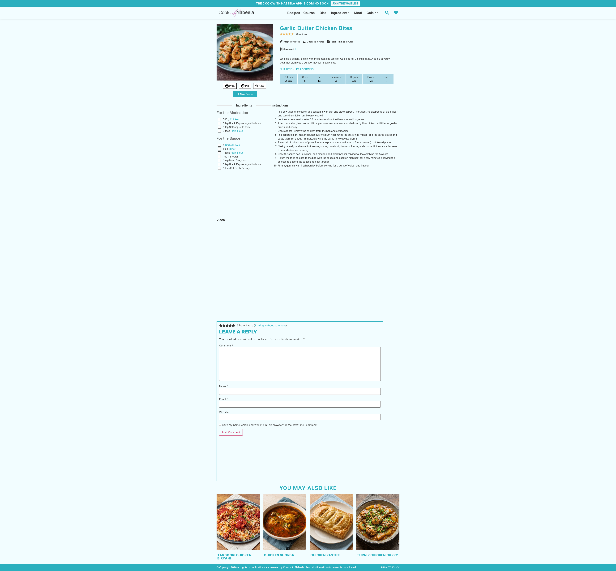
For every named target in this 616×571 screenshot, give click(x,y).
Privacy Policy (390, 567)
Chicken (234, 119)
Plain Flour (237, 130)
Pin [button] (246, 85)
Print (232, 85)
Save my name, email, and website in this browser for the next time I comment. (270, 425)
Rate (261, 85)
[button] (281, 34)
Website (224, 412)
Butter (232, 148)
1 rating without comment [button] (270, 325)
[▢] (220, 119)
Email (223, 399)
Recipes (293, 13)
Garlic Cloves (232, 145)
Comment (226, 345)
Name (223, 386)
